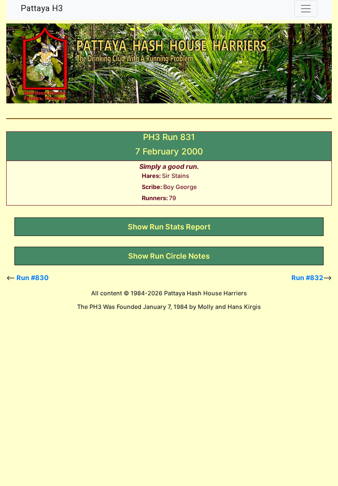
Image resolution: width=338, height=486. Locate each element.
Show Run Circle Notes (169, 256)
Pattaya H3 (42, 8)
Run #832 (307, 277)
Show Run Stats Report (169, 226)
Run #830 (32, 277)
